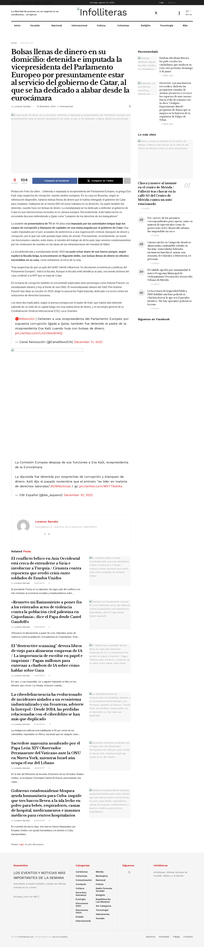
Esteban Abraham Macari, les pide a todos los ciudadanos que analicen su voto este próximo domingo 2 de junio (176, 65)
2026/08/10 (39, 675)
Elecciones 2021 (82, 904)
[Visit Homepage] (102, 13)
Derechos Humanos (81, 893)
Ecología (80, 899)
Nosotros (15, 2)
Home (14, 43)
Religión (145, 25)
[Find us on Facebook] (150, 13)
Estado (80, 916)
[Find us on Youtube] (162, 13)
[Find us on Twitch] (172, 13)
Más (185, 25)
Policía (99, 884)
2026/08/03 (39, 724)
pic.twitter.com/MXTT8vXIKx (101, 486)
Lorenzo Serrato (22, 106)
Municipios (102, 876)
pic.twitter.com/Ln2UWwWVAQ (38, 333)
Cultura (101, 25)
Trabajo (36, 2)
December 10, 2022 (78, 495)
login (21, 844)
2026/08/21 (39, 583)
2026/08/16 (39, 627)
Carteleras (82, 871)
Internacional (79, 25)
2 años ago (167, 75)
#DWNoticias (61, 486)
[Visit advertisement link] (102, 38)
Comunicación (84, 880)
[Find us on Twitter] (156, 13)
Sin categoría (103, 906)
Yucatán (35, 25)
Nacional (56, 25)
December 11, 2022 (88, 342)
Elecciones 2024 (82, 911)
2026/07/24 (39, 820)
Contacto (46, 2)
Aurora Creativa (59, 937)
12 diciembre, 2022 (46, 106)
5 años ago (167, 124)
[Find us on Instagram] (167, 13)
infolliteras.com (25, 937)
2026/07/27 (39, 768)
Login (161, 2)
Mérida (99, 871)
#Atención (27, 319)
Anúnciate (26, 2)
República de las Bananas (103, 900)
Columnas (123, 25)
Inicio (17, 25)
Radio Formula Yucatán (104, 889)
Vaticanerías (102, 914)
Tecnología (166, 25)
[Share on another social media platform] (127, 181)
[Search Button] (191, 2)
